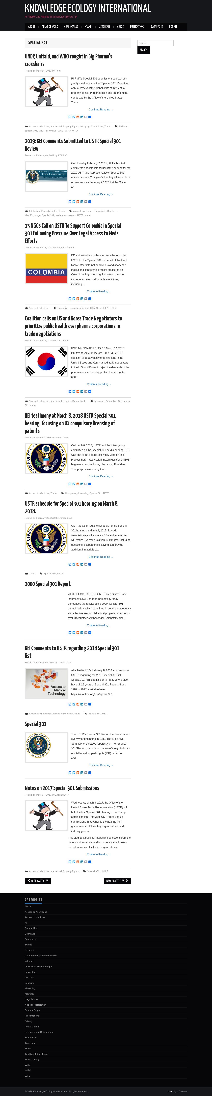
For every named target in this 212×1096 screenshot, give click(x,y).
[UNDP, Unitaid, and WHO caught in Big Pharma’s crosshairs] (46, 91)
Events (28, 944)
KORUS (117, 401)
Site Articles (97, 126)
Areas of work (50, 26)
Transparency (32, 1059)
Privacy (28, 1021)
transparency (69, 215)
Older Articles (39, 881)
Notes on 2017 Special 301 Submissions (62, 788)
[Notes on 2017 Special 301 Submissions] (46, 815)
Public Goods (32, 1026)
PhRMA (123, 126)
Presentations (32, 1015)
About (31, 26)
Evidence (29, 950)
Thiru (58, 70)
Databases (157, 26)
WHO (60, 130)
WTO (75, 130)
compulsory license (83, 211)
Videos (120, 26)
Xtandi (88, 26)
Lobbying (85, 126)
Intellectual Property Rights (65, 126)
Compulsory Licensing (76, 493)
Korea (109, 401)
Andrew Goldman (65, 247)
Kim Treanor (62, 340)
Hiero (170, 1091)
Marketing (30, 988)
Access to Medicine (39, 126)
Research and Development (39, 1032)
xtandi (88, 215)
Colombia (63, 308)
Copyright (100, 211)
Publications (137, 26)
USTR (80, 215)
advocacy (99, 401)
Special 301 (31, 130)
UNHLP (104, 871)
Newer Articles (115, 881)
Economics (30, 939)
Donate (173, 26)
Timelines (30, 1043)
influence (29, 961)
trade (58, 215)
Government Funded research (41, 955)
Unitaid (52, 130)
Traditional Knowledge (36, 1054)
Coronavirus (71, 26)
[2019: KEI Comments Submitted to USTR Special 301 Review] (46, 176)
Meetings (29, 993)
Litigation (29, 977)
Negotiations (31, 999)
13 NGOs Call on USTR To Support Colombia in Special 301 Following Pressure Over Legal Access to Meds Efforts (73, 233)
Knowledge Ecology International (88, 9)
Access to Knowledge (40, 713)
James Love (61, 437)
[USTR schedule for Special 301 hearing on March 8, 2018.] (46, 538)
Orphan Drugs (32, 1010)
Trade (107, 126)
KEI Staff (62, 155)
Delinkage (30, 933)
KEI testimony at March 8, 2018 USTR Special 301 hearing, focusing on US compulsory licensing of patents (70, 423)
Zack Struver (62, 794)
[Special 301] (46, 745)
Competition (31, 928)
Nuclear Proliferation (35, 1004)
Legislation (30, 972)
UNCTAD (43, 130)
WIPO (68, 130)
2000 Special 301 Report (48, 584)
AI (26, 922)
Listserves (104, 26)
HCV (92, 308)
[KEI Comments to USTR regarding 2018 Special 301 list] (46, 683)
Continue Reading (101, 109)
